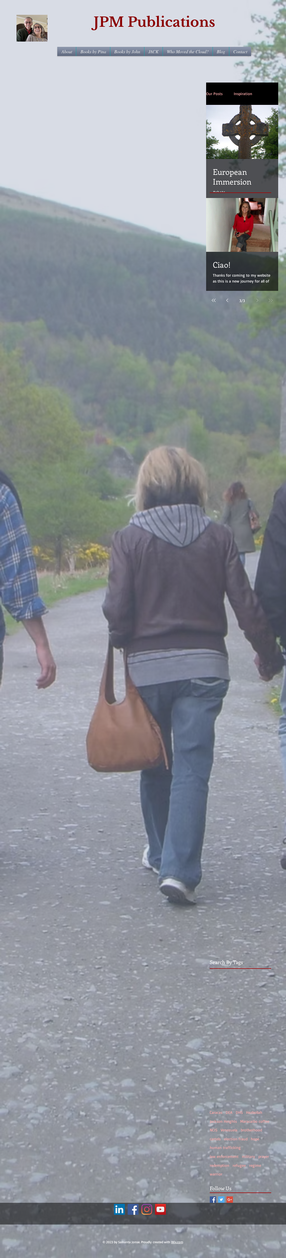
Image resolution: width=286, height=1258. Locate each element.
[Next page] (257, 300)
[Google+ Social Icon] (230, 1199)
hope (255, 1138)
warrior (216, 1174)
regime (255, 1165)
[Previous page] (227, 300)
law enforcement (224, 1156)
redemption (219, 1165)
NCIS (213, 1129)
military (248, 1156)
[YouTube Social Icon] (160, 1209)
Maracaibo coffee (254, 1121)
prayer (263, 1156)
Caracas (216, 1112)
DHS (239, 1112)
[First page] (214, 300)
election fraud (235, 1138)
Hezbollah (254, 1112)
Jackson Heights (223, 1121)
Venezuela (229, 1129)
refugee (239, 1165)
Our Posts (214, 93)
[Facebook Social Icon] (213, 1199)
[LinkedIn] (119, 1209)
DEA (229, 1112)
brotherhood (251, 1129)
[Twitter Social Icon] (221, 1199)
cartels (215, 1138)
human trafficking (225, 1147)
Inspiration (243, 93)
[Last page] (271, 300)
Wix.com (177, 1242)
